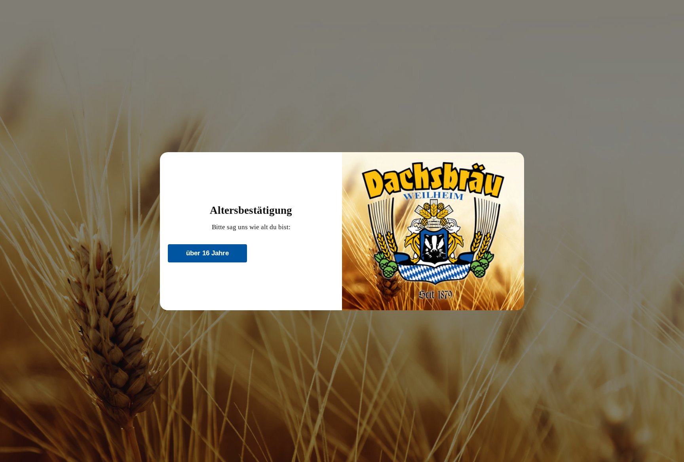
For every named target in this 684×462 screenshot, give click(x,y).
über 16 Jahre (207, 253)
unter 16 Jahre (294, 253)
